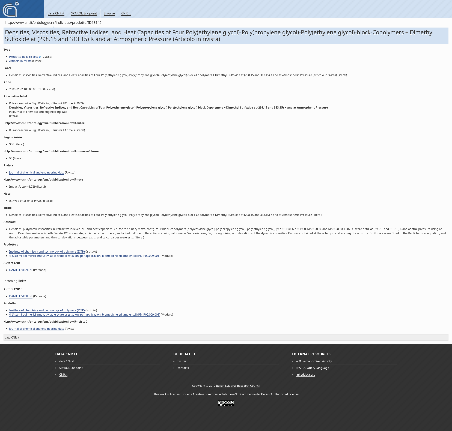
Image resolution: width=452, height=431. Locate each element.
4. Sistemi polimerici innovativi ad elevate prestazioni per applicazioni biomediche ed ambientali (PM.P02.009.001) (84, 256)
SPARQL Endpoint (84, 13)
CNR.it (126, 13)
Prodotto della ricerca (23, 57)
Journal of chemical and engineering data (36, 172)
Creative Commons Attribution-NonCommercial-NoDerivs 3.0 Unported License (246, 394)
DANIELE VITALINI (20, 270)
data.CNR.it (56, 13)
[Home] (22, 9)
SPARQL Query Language (312, 368)
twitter (181, 361)
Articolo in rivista (20, 61)
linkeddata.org (305, 374)
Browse (109, 13)
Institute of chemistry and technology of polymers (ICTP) (47, 251)
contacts (183, 368)
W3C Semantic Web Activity (314, 361)
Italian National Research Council (238, 386)
